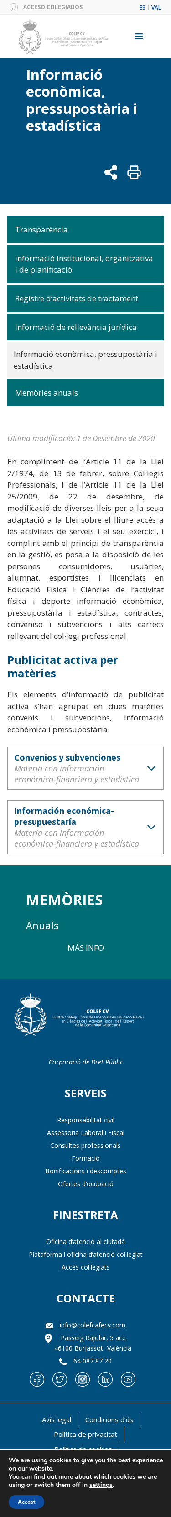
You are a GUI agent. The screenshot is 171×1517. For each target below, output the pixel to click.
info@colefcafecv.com (92, 1325)
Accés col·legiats (86, 1267)
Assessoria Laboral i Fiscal (85, 1132)
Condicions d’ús (109, 1419)
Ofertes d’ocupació (86, 1183)
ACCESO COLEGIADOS (53, 7)
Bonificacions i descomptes (85, 1171)
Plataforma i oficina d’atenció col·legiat (86, 1254)
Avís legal (56, 1419)
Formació (86, 1158)
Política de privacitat (85, 1434)
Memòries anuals (46, 392)
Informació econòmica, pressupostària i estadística (85, 360)
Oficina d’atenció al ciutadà (85, 1241)
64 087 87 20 (92, 1361)
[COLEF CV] (82, 1016)
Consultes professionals (85, 1145)
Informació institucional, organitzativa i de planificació (84, 264)
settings (101, 1485)
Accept (26, 1502)
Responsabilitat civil (85, 1120)
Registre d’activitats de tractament (76, 298)
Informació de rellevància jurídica (76, 327)
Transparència (41, 229)
